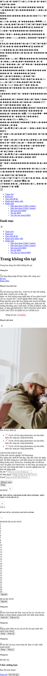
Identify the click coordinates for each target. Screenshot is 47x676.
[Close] (1, 274)
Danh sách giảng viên (14, 201)
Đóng (3, 485)
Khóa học (9, 196)
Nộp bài (4, 594)
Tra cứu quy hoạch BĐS (20, 215)
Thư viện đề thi (11, 199)
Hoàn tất (4, 617)
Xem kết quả (13, 675)
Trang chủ (9, 194)
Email (2, 477)
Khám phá (9, 203)
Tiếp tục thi (14, 617)
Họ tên (3, 472)
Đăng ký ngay (6, 482)
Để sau (3, 278)
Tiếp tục (11, 650)
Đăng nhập (4, 281)
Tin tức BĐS (15, 213)
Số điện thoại (6, 474)
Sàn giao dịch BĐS (18, 210)
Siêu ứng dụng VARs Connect (23, 206)
